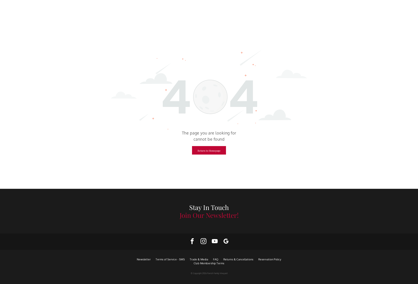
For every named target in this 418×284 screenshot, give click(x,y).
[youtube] (214, 242)
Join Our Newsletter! (209, 215)
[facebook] (192, 242)
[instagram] (203, 242)
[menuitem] (143, 259)
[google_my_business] (225, 242)
